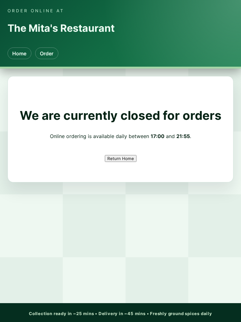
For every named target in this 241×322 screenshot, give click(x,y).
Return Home (120, 158)
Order (46, 53)
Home (19, 53)
